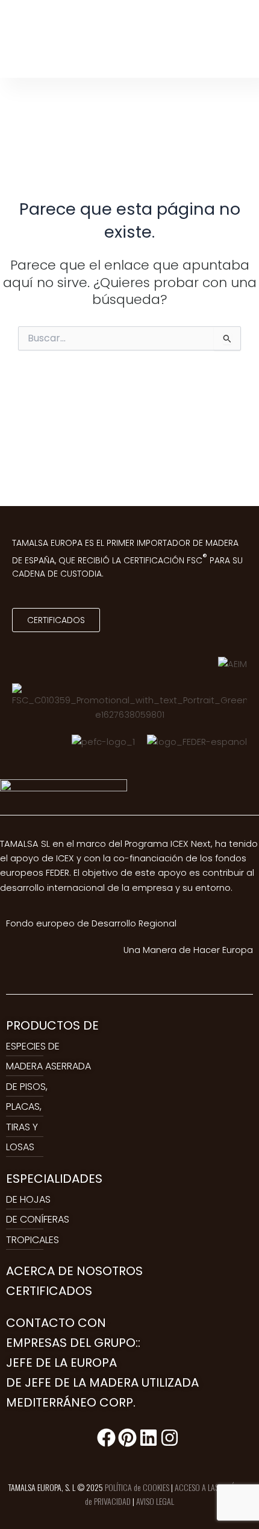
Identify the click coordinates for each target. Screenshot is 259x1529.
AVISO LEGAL (155, 1501)
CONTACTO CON (56, 1322)
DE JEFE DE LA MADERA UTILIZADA (102, 1382)
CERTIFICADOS (49, 1290)
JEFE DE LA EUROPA (61, 1362)
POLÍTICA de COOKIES (137, 1487)
